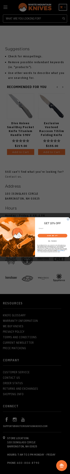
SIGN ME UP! (52, 235)
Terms (38, 251)
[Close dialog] (68, 219)
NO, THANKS (52, 241)
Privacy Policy (61, 250)
